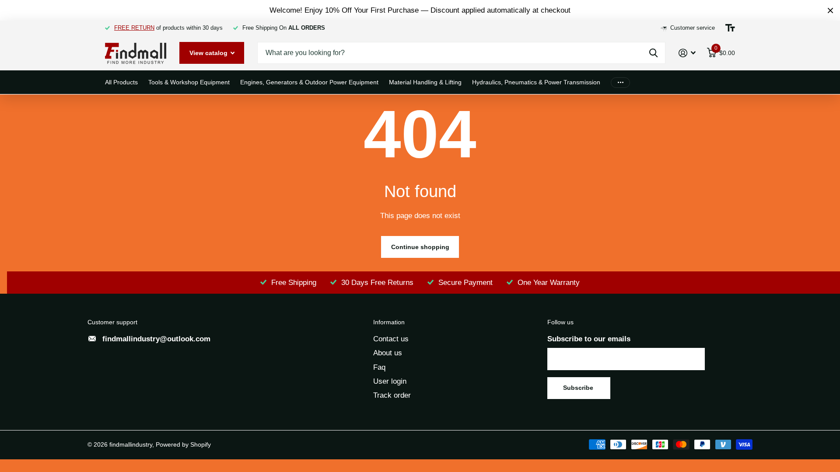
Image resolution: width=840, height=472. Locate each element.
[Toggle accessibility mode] (730, 28)
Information (389, 322)
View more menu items (620, 82)
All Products (121, 82)
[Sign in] (687, 53)
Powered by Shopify (183, 444)
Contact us (391, 339)
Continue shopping (420, 246)
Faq (379, 367)
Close (830, 10)
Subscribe (579, 387)
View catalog (209, 52)
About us (387, 353)
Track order (392, 395)
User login (389, 381)
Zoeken (653, 53)
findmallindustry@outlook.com (156, 339)
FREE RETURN (134, 27)
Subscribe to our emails (588, 339)
